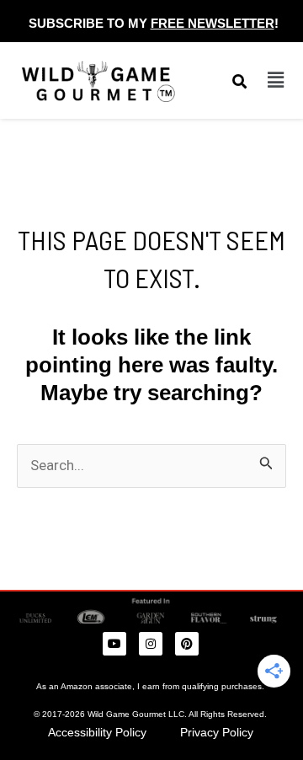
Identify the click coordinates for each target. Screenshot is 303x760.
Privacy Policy (216, 732)
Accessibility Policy (97, 732)
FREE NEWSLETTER (212, 23)
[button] (275, 80)
